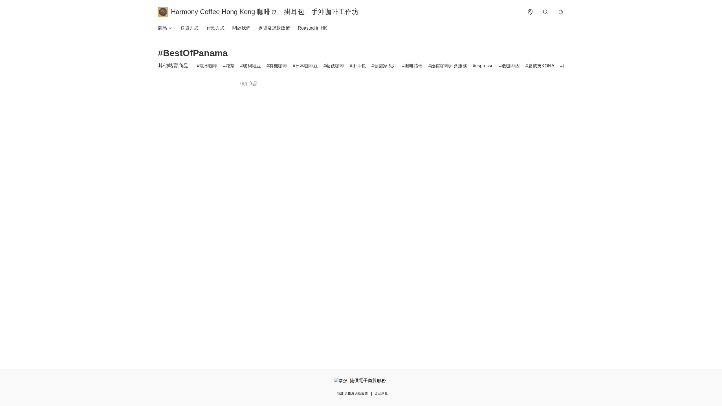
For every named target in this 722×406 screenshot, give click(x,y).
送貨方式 (189, 28)
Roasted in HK (312, 28)
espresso (484, 65)
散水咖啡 (208, 65)
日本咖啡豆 (306, 65)
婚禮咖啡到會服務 (449, 65)
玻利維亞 (252, 65)
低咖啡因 (511, 65)
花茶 (230, 65)
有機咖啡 (278, 65)
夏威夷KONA (541, 65)
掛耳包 (359, 65)
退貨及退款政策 (274, 28)
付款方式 (215, 28)
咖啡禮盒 (414, 65)
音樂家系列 (385, 65)
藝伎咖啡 (335, 65)
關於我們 (241, 28)
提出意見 (381, 394)
